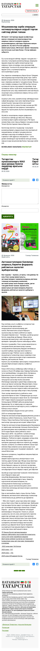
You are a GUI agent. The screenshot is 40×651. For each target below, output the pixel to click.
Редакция (5, 627)
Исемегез (5, 206)
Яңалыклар (6, 22)
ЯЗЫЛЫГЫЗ (26, 147)
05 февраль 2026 (8, 20)
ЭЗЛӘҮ (35, 15)
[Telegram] (37, 180)
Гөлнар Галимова (32, 255)
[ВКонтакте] (34, 180)
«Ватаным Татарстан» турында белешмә (16, 624)
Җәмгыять (6, 257)
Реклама (5, 630)
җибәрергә (8, 216)
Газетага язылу (31, 11)
